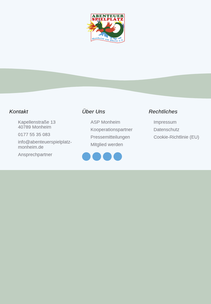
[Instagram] (96, 156)
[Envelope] (117, 156)
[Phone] (107, 156)
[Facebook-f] (86, 156)
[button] (105, 58)
